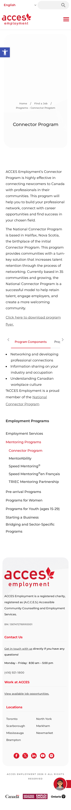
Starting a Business (22, 517)
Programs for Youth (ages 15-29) (33, 509)
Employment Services (24, 433)
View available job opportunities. (26, 693)
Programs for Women (24, 500)
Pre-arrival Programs (23, 492)
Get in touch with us (18, 648)
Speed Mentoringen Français (34, 474)
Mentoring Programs (23, 442)
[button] (5, 52)
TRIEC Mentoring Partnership (34, 482)
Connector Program (25, 451)
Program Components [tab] (31, 342)
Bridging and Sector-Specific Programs (30, 528)
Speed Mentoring (24, 466)
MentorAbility (20, 458)
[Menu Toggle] (66, 19)
